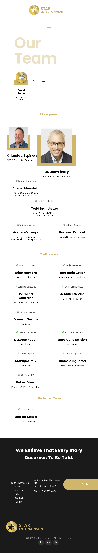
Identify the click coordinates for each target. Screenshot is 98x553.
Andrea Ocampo (26, 232)
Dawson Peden (26, 339)
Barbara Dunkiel (72, 232)
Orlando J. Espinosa (22, 155)
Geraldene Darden (72, 339)
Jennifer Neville (72, 294)
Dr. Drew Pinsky (57, 172)
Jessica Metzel (25, 417)
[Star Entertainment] (49, 10)
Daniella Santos (25, 319)
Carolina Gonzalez (26, 296)
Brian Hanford (26, 272)
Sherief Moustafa (26, 188)
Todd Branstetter (44, 208)
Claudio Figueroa (72, 361)
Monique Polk (25, 361)
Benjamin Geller (72, 272)
